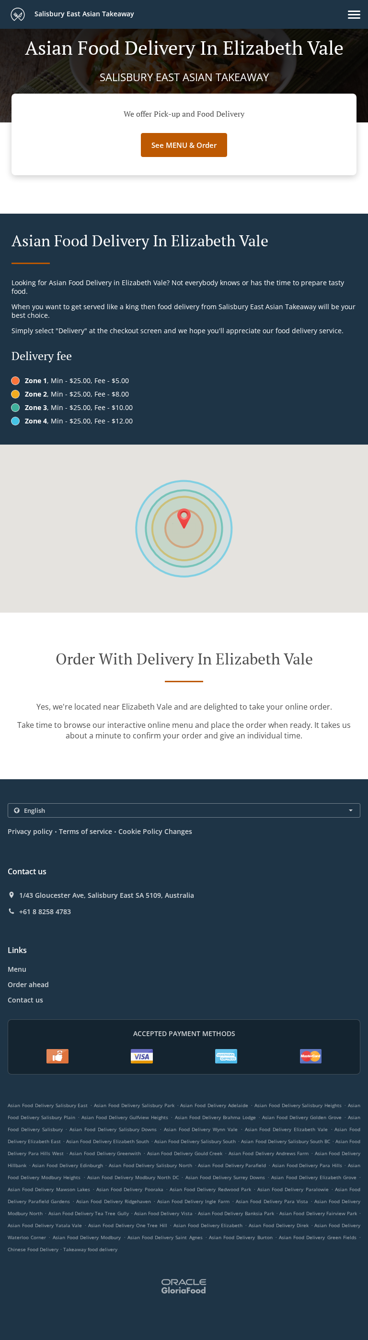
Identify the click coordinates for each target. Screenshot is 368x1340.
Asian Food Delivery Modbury (87, 1237)
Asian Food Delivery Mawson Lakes (49, 1189)
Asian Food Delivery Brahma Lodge (215, 1117)
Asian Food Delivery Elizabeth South (107, 1141)
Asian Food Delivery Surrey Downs (225, 1177)
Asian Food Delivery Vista (163, 1213)
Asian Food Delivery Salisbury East (48, 1105)
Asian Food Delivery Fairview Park (318, 1213)
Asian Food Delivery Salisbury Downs (113, 1129)
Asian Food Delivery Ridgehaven (113, 1201)
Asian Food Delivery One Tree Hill (127, 1225)
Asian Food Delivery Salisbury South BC (285, 1141)
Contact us (25, 999)
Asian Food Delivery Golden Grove (302, 1117)
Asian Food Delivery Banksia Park (236, 1213)
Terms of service (85, 831)
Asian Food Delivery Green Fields (317, 1237)
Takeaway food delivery (90, 1249)
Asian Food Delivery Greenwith (105, 1153)
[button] (354, 15)
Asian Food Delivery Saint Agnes (165, 1237)
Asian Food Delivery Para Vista (272, 1201)
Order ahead (28, 984)
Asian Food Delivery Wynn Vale (201, 1129)
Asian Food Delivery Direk (279, 1225)
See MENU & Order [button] (184, 145)
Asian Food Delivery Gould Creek (185, 1153)
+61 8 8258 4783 (45, 911)
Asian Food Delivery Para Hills (307, 1165)
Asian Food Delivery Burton (241, 1237)
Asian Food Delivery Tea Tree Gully (88, 1213)
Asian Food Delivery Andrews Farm (269, 1153)
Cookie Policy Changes (155, 831)
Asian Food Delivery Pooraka (129, 1189)
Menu (17, 969)
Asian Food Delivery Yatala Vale (45, 1225)
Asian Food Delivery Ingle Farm (193, 1201)
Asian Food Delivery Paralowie (293, 1189)
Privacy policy (30, 831)
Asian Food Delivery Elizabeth (208, 1225)
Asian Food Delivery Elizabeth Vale (286, 1129)
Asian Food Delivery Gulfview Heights (124, 1117)
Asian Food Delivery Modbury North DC (133, 1177)
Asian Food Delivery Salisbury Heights (298, 1105)
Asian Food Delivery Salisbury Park (134, 1105)
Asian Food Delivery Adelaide (214, 1105)
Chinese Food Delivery (34, 1249)
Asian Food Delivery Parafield (232, 1165)
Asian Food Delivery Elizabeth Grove (313, 1177)
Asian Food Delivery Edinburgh (67, 1165)
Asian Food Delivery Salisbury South (195, 1141)
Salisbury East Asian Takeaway (83, 13)
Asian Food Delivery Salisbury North (150, 1165)
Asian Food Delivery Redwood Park (210, 1189)
